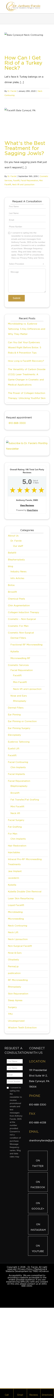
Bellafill (12, 618)
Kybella (14, 717)
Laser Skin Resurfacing (21, 964)
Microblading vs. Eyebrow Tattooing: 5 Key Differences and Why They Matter (26, 394)
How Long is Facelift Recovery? (26, 427)
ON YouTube (38, 1314)
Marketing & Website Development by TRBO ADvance (27, 1336)
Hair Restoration (17, 911)
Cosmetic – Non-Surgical (22, 685)
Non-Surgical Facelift (20, 1012)
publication (14, 1039)
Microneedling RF (20, 724)
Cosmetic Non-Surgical (21, 698)
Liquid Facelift (16, 971)
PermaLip (13, 1032)
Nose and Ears (18, 761)
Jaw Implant (15, 937)
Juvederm (13, 944)
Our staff (18, 612)
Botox (11, 651)
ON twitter (38, 1229)
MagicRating (32, 576)
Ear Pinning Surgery (19, 794)
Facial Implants (16, 840)
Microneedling (16, 984)
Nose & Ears (14, 1018)
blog (10, 632)
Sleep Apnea (15, 1066)
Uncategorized (16, 1086)
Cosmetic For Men (18, 692)
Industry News (18, 637)
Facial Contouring (18, 828)
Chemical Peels (16, 664)
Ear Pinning (14, 780)
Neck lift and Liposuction (23, 184)
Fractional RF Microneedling (26, 710)
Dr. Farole (12, 91)
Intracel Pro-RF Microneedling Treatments (25, 928)
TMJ (10, 1080)
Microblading (15, 978)
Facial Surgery (16, 886)
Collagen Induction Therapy (23, 678)
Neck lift (15, 879)
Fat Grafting (15, 892)
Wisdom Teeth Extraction (22, 1093)
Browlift (12, 657)
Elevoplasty (14, 801)
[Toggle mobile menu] (48, 6)
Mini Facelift (20, 748)
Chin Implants (18, 833)
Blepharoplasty (16, 625)
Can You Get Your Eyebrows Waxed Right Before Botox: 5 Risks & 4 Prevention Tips (24, 413)
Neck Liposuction (18, 1005)
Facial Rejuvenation (29, 180)
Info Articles (17, 644)
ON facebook (38, 1250)
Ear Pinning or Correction (22, 787)
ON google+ (38, 1272)
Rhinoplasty (19, 767)
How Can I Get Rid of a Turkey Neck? (23, 63)
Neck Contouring (17, 991)
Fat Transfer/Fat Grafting (24, 865)
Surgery (12, 1073)
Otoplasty (13, 1025)
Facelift (16, 180)
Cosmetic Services (18, 731)
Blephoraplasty (18, 852)
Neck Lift (13, 998)
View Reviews (27, 571)
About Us (13, 601)
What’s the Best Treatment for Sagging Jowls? (24, 148)
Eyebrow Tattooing (19, 807)
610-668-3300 (17, 489)
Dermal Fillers (18, 704)
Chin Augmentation (19, 671)
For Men (12, 899)
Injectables (14, 918)
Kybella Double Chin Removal (24, 957)
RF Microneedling (18, 1046)
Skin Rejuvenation (18, 1059)
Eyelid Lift (13, 814)
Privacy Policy (25, 1335)
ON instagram (38, 1293)
